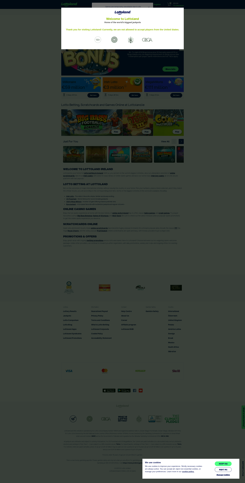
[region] (191, 468)
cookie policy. (188, 471)
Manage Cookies (223, 475)
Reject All (223, 469)
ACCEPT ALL (223, 464)
